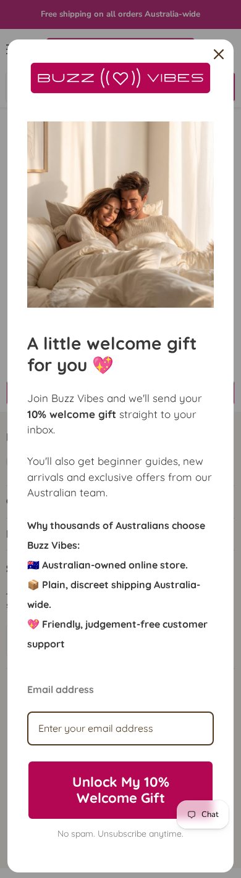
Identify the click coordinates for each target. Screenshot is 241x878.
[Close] (219, 54)
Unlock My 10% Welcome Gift (120, 789)
